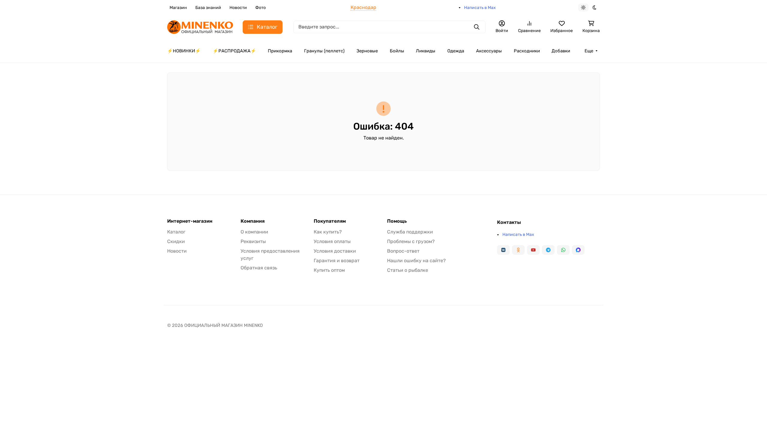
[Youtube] (533, 250)
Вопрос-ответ (403, 251)
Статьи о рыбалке (407, 270)
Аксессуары (489, 51)
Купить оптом (329, 270)
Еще (589, 51)
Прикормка (280, 51)
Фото (260, 7)
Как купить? (328, 232)
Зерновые (367, 51)
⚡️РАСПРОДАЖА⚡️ (234, 51)
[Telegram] (548, 250)
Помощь (397, 221)
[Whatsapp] (563, 250)
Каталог (176, 232)
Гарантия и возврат (337, 260)
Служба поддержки (410, 232)
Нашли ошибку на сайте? (416, 260)
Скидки (176, 241)
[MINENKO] (200, 26)
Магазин (178, 7)
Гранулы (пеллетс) (324, 51)
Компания (253, 221)
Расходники (527, 51)
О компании (254, 232)
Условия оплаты (332, 241)
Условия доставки (335, 251)
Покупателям (330, 221)
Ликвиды (425, 51)
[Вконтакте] (503, 250)
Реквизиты (253, 241)
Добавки (561, 51)
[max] (578, 250)
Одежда (455, 51)
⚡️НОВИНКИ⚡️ (184, 51)
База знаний (208, 7)
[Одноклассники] (518, 250)
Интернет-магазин (189, 221)
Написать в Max (480, 7)
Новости (238, 7)
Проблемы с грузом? (411, 241)
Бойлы (397, 51)
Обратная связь (259, 268)
